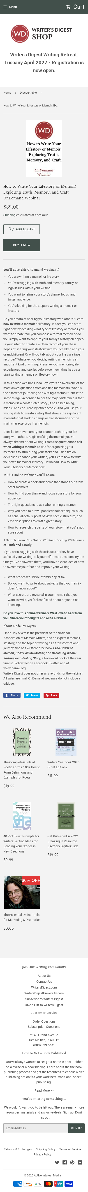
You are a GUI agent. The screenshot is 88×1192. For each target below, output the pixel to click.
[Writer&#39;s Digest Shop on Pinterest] (72, 1163)
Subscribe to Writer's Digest (44, 999)
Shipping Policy (45, 1149)
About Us (44, 975)
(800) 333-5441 (44, 1045)
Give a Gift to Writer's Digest (44, 1005)
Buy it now (21, 245)
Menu (13, 7)
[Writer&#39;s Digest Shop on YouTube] (80, 1163)
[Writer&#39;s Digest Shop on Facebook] (64, 1163)
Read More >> (44, 1090)
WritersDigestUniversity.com (44, 993)
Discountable (28, 92)
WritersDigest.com (44, 987)
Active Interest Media (47, 1175)
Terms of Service (70, 1149)
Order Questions (44, 1021)
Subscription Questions (44, 1026)
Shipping (9, 215)
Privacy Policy (42, 1154)
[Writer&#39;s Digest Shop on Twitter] (57, 1163)
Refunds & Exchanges (18, 1149)
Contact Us (44, 981)
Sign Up (76, 1128)
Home (7, 92)
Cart (78, 6)
